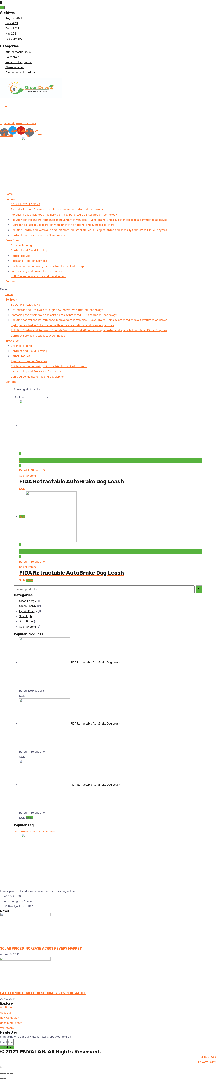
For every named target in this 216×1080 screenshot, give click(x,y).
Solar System (27, 626)
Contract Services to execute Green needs (38, 235)
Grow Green (12, 240)
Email (3, 1042)
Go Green (11, 199)
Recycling (40, 831)
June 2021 (12, 28)
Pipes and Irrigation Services (29, 260)
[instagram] (6, 115)
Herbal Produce (20, 255)
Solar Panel (26, 621)
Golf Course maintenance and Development (38, 276)
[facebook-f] (6, 100)
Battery (17, 831)
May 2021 (11, 33)
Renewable (50, 831)
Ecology (24, 831)
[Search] (199, 589)
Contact (10, 281)
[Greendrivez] (31, 87)
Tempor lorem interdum (20, 72)
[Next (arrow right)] (4, 1078)
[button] (108, 289)
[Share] (4, 1073)
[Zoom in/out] (11, 1073)
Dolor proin (12, 57)
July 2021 (11, 23)
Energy (32, 831)
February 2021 (14, 38)
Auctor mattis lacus (18, 52)
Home (9, 194)
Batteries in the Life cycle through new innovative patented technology (57, 209)
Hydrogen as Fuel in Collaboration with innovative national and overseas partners (62, 224)
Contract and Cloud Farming (29, 250)
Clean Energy (27, 601)
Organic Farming (21, 245)
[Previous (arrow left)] (1, 1078)
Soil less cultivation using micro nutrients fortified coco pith (49, 266)
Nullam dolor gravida (18, 62)
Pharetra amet (14, 67)
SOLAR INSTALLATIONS (25, 204)
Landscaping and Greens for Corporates (36, 271)
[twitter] (6, 105)
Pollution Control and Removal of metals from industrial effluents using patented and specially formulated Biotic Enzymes (89, 230)
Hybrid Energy (28, 611)
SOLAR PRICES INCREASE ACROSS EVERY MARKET (41, 948)
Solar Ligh (25, 616)
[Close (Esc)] (1, 1073)
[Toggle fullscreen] (8, 1073)
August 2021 (13, 18)
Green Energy (27, 606)
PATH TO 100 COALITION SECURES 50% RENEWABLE (43, 993)
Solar (58, 831)
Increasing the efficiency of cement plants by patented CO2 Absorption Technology (64, 214)
